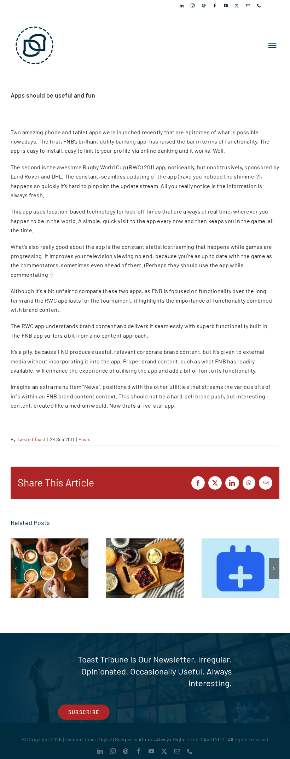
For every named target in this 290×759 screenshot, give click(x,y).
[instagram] (193, 5)
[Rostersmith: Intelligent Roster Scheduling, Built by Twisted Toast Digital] (240, 568)
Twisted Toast (31, 439)
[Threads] (204, 5)
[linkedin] (182, 5)
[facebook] (215, 5)
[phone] (259, 5)
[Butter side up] (145, 568)
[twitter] (237, 5)
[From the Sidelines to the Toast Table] (49, 568)
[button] (16, 568)
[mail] (248, 5)
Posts (84, 439)
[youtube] (226, 5)
